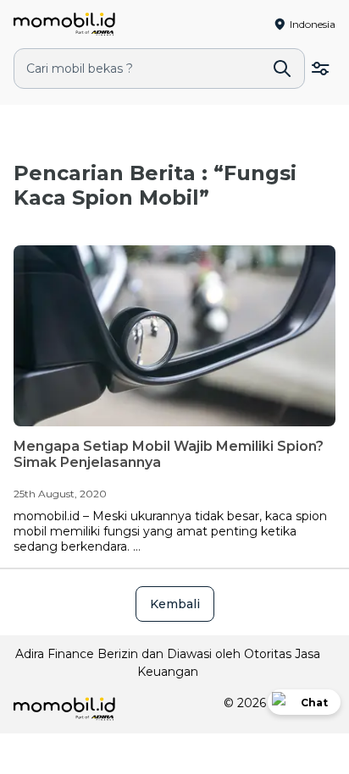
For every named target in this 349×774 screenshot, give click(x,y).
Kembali (175, 604)
